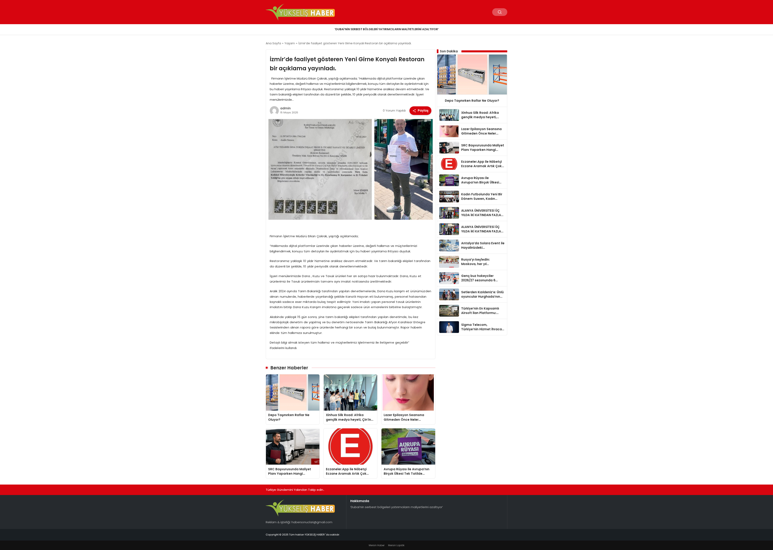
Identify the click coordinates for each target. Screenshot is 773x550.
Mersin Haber (376, 545)
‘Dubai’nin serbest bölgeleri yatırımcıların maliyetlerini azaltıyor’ (387, 29)
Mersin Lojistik (396, 545)
